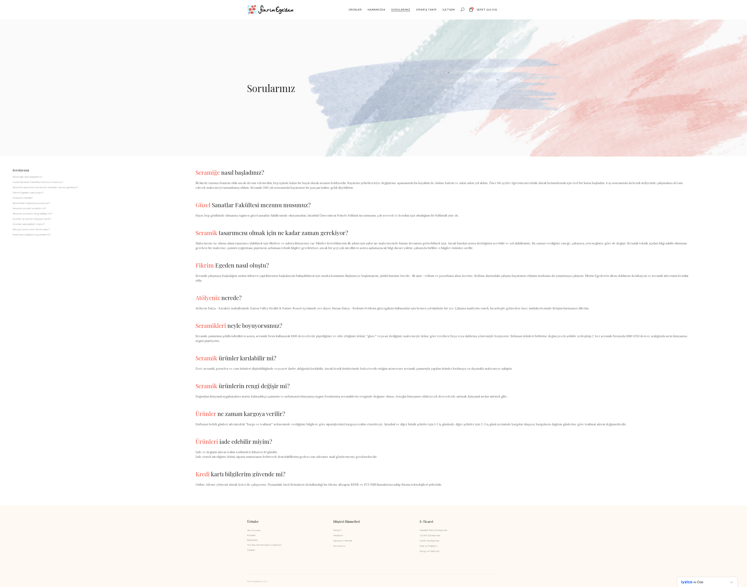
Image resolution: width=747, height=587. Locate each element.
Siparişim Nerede (342, 540)
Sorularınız (339, 545)
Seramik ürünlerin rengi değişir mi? (33, 213)
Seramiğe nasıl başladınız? (27, 176)
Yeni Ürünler (254, 530)
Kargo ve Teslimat (429, 551)
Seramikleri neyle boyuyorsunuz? (31, 203)
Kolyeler (251, 535)
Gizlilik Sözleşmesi (430, 535)
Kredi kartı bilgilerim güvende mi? (32, 234)
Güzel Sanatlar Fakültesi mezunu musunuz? (38, 182)
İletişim (337, 530)
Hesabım (338, 535)
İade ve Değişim (429, 545)
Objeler (251, 549)
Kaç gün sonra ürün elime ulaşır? (31, 229)
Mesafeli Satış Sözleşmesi (433, 530)
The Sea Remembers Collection (264, 544)
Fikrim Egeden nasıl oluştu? (28, 192)
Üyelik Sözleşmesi (429, 540)
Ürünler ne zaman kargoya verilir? (32, 218)
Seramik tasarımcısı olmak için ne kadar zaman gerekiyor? (45, 187)
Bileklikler (252, 540)
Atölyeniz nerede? (23, 197)
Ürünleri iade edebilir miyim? (29, 224)
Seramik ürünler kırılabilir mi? (29, 208)
